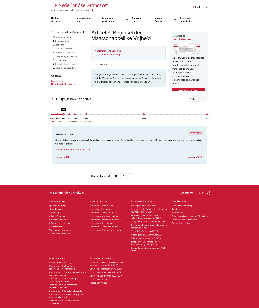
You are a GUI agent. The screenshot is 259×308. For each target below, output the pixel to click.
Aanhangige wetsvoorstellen (143, 205)
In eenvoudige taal (84, 19)
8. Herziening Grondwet (59, 234)
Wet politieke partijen (181, 223)
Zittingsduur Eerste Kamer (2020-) (146, 238)
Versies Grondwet (160, 19)
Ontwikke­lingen (137, 19)
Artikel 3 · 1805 (64, 134)
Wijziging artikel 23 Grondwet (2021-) (147, 235)
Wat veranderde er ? (71, 149)
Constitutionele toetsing (182, 205)
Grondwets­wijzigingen (108, 19)
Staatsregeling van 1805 (109, 50)
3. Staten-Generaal (57, 216)
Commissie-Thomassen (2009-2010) (106, 269)
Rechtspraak (61, 60)
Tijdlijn (192, 99)
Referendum (177, 212)
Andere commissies (98, 283)
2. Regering (54, 212)
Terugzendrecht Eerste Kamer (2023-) (148, 221)
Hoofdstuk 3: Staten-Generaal (103, 212)
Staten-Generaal (63, 48)
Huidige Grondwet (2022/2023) (62, 262)
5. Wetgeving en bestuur (59, 223)
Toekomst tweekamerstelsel (184, 219)
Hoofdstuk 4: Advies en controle (104, 216)
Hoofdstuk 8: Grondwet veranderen (105, 230)
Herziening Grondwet (65, 68)
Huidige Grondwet (56, 19)
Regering (59, 44)
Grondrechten (62, 41)
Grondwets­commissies (186, 19)
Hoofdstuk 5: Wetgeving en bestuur (105, 219)
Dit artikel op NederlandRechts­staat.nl (63, 83)
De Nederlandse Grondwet (79, 5)
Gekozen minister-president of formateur (190, 216)
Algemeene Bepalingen (110, 54)
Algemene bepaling (62, 37)
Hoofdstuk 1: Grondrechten (101, 205)
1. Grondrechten (56, 209)
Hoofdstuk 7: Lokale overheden (104, 226)
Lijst (202, 99)
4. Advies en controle (58, 219)
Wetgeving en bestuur (66, 56)
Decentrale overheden (66, 64)
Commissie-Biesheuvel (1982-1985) (105, 272)
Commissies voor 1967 (100, 279)
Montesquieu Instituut (81, 10)
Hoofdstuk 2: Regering (100, 209)
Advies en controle (64, 52)
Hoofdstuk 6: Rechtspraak (101, 223)
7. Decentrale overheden (60, 230)
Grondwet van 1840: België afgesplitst (65, 291)
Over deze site (186, 193)
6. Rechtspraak (55, 226)
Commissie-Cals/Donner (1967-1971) (106, 276)
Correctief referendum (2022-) (144, 231)
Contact (199, 193)
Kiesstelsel (176, 209)
